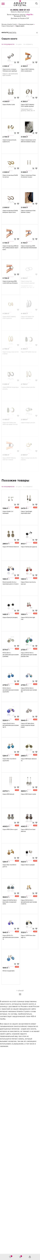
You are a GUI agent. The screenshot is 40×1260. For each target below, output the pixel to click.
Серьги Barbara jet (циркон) (29, 546)
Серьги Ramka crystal (9, 104)
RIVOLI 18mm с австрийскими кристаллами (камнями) (11, 654)
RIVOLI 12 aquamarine (8, 970)
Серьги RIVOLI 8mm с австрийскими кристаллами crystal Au (29, 902)
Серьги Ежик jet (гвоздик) (10, 617)
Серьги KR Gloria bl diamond (11, 546)
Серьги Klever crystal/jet (28, 864)
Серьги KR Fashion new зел (28, 352)
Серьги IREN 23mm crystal (10, 829)
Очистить (12, 32)
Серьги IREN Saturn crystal (28, 794)
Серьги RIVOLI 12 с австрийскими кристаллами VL (11, 937)
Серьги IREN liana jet (8, 794)
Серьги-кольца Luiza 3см (28, 387)
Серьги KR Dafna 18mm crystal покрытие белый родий (27, 725)
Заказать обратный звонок (20, 12)
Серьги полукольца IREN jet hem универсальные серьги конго (10, 247)
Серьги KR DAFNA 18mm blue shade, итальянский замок (10, 902)
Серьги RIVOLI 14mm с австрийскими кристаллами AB (29, 690)
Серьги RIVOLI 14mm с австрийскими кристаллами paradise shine (29, 654)
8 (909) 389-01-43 (20, 10)
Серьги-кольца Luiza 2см (28, 422)
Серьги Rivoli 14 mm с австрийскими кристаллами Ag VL (11, 725)
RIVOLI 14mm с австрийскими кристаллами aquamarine (11, 690)
